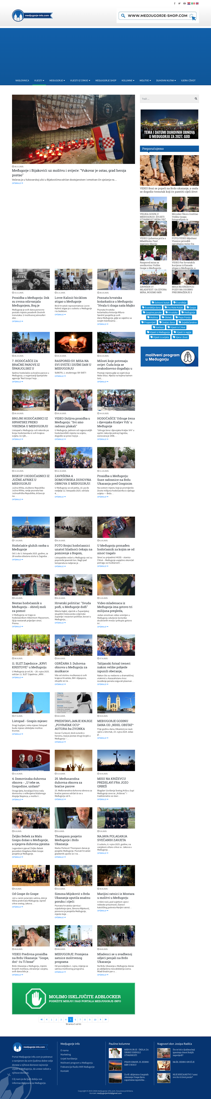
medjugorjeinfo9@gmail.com (109, 1093)
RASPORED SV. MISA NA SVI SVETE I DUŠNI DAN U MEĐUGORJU (73, 365)
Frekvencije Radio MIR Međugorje (77, 1066)
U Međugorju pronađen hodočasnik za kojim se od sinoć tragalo (116, 549)
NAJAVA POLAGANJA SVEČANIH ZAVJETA (112, 838)
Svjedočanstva (189, 322)
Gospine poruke (154, 312)
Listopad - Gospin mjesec (29, 721)
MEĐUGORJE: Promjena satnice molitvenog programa (71, 958)
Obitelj (168, 317)
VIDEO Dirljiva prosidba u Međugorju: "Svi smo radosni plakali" (72, 422)
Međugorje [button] (56, 80)
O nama (64, 1050)
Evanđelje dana (153, 307)
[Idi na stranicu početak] (41, 1019)
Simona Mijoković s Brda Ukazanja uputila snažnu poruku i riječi (72, 897)
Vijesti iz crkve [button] (79, 80)
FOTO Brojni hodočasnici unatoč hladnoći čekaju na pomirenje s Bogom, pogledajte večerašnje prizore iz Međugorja (73, 553)
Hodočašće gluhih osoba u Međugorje (30, 547)
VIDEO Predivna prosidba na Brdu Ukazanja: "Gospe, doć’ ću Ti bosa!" (30, 958)
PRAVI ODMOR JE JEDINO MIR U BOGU (136, 1063)
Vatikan (160, 327)
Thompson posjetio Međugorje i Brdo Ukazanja (68, 840)
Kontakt (64, 1070)
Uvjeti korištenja (68, 1058)
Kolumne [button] (127, 80)
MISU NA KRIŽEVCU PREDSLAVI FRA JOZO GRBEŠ (112, 782)
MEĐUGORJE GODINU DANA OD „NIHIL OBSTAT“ (115, 723)
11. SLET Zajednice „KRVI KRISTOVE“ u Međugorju (29, 665)
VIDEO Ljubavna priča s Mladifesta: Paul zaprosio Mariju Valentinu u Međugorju (153, 242)
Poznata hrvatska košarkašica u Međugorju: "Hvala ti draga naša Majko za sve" (116, 303)
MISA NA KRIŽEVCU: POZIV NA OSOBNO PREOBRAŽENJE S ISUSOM (183, 290)
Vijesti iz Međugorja (160, 332)
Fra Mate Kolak (175, 307)
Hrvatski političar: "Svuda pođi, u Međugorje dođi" (73, 605)
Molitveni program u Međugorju (76, 1062)
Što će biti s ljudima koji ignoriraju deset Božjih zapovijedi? (184, 1052)
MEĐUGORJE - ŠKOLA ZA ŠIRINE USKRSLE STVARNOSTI (136, 1052)
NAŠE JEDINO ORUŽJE (184, 1061)
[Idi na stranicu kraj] (105, 1019)
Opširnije (16, 183)
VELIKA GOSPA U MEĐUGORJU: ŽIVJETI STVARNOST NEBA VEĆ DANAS (153, 218)
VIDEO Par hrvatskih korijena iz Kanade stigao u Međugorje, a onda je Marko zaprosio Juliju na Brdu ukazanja (185, 268)
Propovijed (149, 322)
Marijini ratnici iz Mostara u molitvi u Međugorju (115, 895)
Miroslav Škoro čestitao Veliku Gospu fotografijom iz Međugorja (185, 218)
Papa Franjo (184, 317)
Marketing (65, 1054)
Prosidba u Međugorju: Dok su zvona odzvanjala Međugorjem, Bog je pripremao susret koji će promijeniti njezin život (30, 305)
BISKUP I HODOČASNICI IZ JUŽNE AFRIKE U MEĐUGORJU (31, 480)
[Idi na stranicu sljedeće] (100, 1019)
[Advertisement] (105, 51)
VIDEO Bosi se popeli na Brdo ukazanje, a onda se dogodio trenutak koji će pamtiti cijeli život (169, 189)
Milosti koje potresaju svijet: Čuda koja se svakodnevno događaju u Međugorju (114, 366)
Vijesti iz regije (184, 332)
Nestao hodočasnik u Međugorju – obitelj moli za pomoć (29, 607)
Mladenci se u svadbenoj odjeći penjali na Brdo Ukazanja (114, 958)
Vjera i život (188, 80)
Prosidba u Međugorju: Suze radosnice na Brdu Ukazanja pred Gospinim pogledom (114, 481)
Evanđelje (181, 302)
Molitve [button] (144, 80)
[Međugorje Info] (32, 15)
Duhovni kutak (162, 302)
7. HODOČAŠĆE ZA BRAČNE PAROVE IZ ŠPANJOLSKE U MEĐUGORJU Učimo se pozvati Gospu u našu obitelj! (28, 370)
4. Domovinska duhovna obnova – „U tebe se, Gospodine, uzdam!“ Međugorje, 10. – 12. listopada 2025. (29, 786)
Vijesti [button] (38, 80)
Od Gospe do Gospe (25, 894)
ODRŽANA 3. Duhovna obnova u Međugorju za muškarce (71, 667)
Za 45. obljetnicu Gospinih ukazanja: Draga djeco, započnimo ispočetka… (136, 1077)
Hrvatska (173, 312)
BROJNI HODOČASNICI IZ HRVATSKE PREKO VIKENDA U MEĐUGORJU (30, 422)
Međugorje (189, 312)
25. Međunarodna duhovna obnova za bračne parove (68, 782)
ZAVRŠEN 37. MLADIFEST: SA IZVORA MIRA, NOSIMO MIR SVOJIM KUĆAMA (153, 290)
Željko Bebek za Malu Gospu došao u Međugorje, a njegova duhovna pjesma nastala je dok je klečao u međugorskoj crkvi (30, 844)
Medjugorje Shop (105, 80)
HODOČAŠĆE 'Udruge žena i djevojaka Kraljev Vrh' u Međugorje (116, 422)
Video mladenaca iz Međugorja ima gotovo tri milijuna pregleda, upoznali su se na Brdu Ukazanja (114, 610)
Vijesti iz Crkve (177, 327)
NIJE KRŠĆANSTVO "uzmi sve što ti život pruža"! (185, 1076)
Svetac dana (168, 322)
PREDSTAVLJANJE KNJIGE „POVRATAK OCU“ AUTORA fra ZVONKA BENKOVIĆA (73, 726)
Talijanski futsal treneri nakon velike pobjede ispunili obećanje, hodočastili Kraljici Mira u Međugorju (115, 671)
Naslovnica (22, 80)
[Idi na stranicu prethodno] (46, 1019)
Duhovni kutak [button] (165, 80)
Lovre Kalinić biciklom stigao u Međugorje (71, 299)
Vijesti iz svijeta (161, 337)
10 (95, 1019)
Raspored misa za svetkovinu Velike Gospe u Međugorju (150, 265)
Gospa (193, 307)
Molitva (154, 317)
